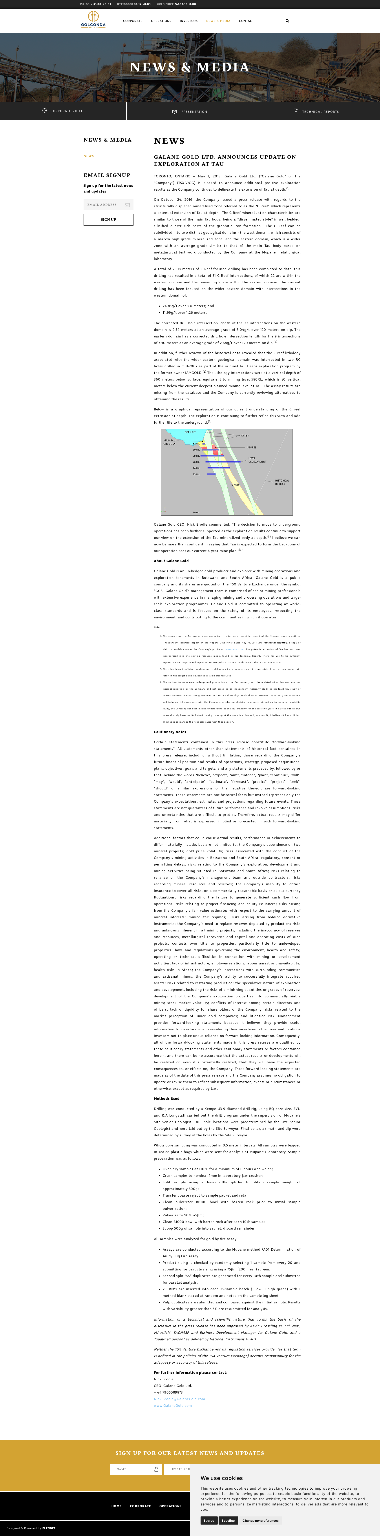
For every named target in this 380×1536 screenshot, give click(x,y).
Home (116, 1506)
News (89, 156)
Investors (189, 21)
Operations (161, 21)
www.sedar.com (234, 649)
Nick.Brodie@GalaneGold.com (179, 1399)
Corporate (132, 21)
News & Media (218, 21)
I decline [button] (228, 1520)
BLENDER (49, 1528)
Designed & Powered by (24, 1528)
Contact (246, 21)
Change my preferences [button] (261, 1520)
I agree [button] (209, 1520)
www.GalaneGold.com (173, 1405)
